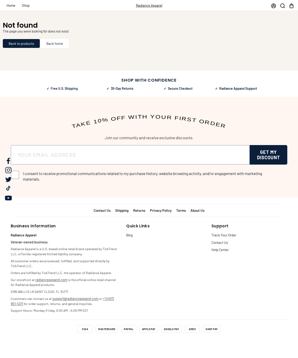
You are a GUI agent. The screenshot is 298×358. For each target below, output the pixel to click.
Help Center (220, 250)
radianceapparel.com (51, 280)
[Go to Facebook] (124, 342)
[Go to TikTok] (161, 342)
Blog (129, 235)
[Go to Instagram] (136, 342)
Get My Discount (268, 154)
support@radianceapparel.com (75, 298)
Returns (139, 210)
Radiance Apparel (149, 5)
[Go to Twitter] (149, 342)
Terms (181, 210)
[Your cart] (291, 5)
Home (11, 5)
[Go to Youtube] (174, 342)
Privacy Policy (161, 210)
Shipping (122, 210)
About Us (197, 210)
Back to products (21, 43)
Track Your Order (223, 235)
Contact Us (102, 210)
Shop (26, 5)
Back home (54, 43)
